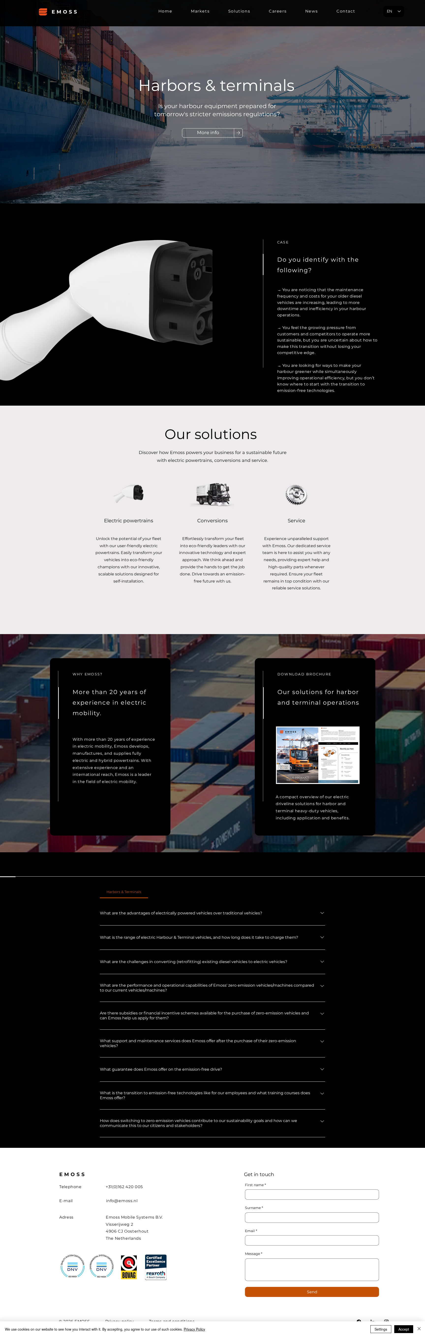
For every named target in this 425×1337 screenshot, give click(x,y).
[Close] (419, 1329)
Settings (381, 1329)
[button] (200, 13)
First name (255, 1185)
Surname (254, 1208)
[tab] (124, 891)
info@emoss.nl (121, 1200)
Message (253, 1254)
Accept (403, 1329)
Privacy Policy (194, 1329)
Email (251, 1231)
